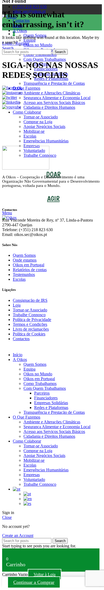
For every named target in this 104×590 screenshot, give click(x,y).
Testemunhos (24, 274)
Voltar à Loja (44, 574)
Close (7, 517)
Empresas (31, 474)
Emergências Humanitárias (46, 141)
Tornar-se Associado (40, 117)
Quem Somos (24, 255)
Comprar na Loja (37, 121)
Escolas (29, 136)
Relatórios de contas (30, 269)
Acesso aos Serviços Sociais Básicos (54, 102)
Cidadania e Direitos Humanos (49, 107)
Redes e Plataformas (51, 407)
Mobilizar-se (34, 131)
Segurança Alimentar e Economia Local (56, 97)
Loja (17, 305)
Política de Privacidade (32, 319)
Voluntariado (34, 479)
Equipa (29, 40)
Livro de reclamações (31, 329)
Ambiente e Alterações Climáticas (51, 93)
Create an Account (17, 535)
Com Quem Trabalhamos (44, 59)
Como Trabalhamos (40, 383)
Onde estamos (25, 260)
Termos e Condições (30, 324)
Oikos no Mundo (37, 45)
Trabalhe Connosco (29, 314)
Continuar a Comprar (33, 582)
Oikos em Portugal (28, 265)
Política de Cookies (29, 334)
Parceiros (42, 393)
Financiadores (46, 398)
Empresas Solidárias (51, 402)
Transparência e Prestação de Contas (54, 83)
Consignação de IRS (30, 300)
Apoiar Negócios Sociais (44, 126)
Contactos (21, 338)
